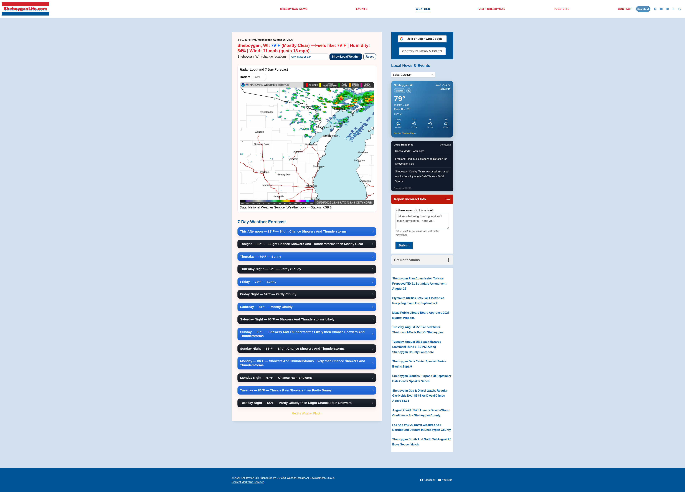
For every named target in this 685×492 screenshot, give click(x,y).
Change (399, 91)
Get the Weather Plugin (306, 413)
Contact (625, 8)
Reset (370, 56)
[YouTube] (661, 9)
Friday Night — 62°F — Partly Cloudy (268, 294)
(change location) (273, 56)
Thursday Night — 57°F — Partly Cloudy (270, 269)
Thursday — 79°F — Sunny (260, 256)
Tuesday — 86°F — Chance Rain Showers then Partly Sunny (286, 390)
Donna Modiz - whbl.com (409, 150)
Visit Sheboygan (492, 8)
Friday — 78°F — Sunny (258, 282)
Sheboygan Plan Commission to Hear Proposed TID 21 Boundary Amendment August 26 (419, 283)
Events (361, 8)
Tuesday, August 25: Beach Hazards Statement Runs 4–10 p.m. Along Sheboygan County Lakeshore (416, 347)
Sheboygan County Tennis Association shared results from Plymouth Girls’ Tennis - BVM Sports (421, 176)
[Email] (667, 9)
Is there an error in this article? (414, 210)
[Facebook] (655, 9)
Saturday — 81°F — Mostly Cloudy (266, 307)
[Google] (679, 9)
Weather (423, 8)
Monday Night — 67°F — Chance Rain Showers (276, 377)
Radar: (245, 77)
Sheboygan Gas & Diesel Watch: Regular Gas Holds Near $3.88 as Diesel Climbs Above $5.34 (419, 395)
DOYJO (408, 188)
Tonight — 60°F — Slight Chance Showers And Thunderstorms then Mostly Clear (301, 244)
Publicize (562, 8)
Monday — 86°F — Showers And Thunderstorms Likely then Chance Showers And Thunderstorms (302, 363)
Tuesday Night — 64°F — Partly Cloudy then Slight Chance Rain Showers (296, 403)
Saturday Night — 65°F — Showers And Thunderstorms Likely (287, 319)
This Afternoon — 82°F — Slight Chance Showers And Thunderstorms (293, 231)
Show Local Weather (346, 56)
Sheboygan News (294, 8)
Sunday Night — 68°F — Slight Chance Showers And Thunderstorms (292, 348)
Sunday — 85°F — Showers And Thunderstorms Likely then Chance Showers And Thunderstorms (302, 334)
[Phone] (673, 9)
